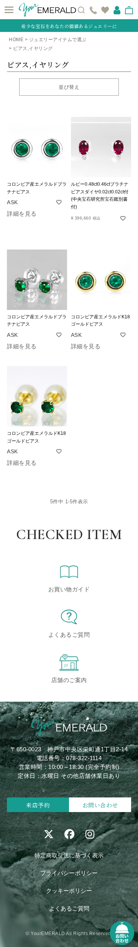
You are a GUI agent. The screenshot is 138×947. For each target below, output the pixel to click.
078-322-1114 (84, 758)
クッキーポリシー (69, 890)
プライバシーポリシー (69, 873)
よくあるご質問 (69, 634)
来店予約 (38, 805)
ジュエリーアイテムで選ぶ (58, 39)
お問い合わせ (100, 805)
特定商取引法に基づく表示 (69, 855)
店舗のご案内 (69, 680)
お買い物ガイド (69, 589)
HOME (16, 39)
